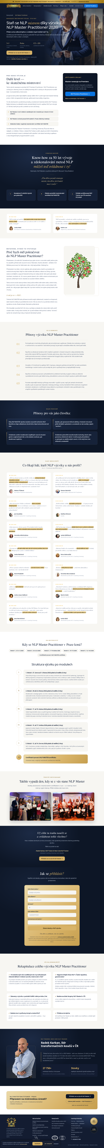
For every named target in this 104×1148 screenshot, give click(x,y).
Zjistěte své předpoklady (38, 1125)
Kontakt (71, 6)
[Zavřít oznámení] (102, 1)
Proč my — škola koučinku (77, 1121)
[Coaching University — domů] (13, 6)
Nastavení (56, 1143)
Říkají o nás (63, 6)
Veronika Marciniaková (68, 573)
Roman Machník (66, 490)
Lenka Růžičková (66, 535)
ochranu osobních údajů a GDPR (66, 937)
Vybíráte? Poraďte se (91, 6)
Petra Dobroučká (66, 554)
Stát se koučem (27, 6)
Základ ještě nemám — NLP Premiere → (80, 1101)
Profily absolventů (36, 1133)
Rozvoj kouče (37, 6)
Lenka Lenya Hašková (20, 595)
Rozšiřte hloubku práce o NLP (59, 1121)
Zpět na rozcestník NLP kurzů (80, 1105)
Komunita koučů (56, 1128)
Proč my (55, 6)
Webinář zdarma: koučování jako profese (40, 1121)
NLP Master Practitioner (57, 1125)
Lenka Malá (64, 618)
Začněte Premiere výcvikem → (19, 59)
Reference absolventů (37, 1131)
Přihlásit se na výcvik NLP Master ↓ (19, 52)
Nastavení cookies (94, 1145)
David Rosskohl (18, 573)
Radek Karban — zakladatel (77, 1123)
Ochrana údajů (23, 1144)
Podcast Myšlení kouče (76, 1128)
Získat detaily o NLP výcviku (52, 928)
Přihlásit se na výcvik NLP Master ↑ (80, 1096)
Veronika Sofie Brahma (21, 535)
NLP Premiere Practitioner (58, 1123)
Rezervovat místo (84, 1)
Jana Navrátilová (19, 618)
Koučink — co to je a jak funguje (40, 1135)
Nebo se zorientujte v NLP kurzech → (75, 98)
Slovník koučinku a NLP (76, 1132)
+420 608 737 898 (79, 6)
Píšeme (73, 1130)
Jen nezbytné (48, 1143)
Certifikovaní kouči (75, 1125)
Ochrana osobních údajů (73, 1145)
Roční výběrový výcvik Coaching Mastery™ (40, 1127)
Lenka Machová (19, 554)
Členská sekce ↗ (75, 1137)
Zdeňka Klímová (66, 514)
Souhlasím (37, 1143)
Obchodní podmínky (84, 1145)
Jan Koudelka (18, 514)
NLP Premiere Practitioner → (80, 94)
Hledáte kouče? (47, 6)
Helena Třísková (19, 490)
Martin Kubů (64, 595)
